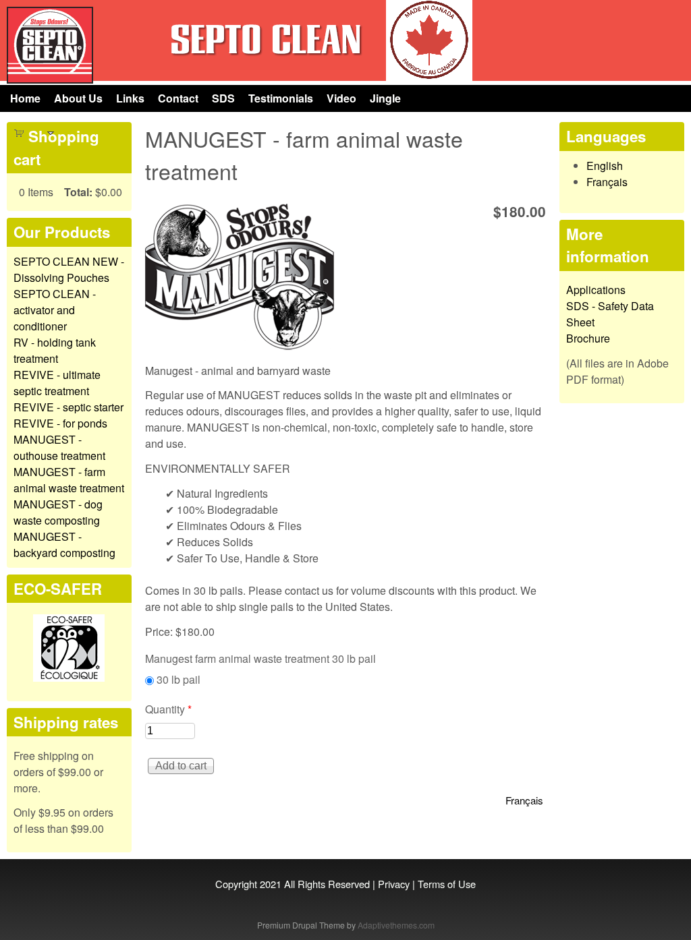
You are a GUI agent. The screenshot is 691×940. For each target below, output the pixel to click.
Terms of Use (447, 884)
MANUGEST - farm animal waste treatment (68, 480)
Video (341, 98)
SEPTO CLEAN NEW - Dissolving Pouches (68, 269)
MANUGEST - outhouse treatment (59, 447)
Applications (596, 289)
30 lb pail (178, 679)
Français (524, 800)
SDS (223, 98)
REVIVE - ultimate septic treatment (57, 383)
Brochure (588, 338)
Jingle (385, 98)
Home (25, 98)
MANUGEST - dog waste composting (58, 512)
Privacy (394, 884)
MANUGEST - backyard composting (64, 544)
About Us (78, 98)
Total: (78, 192)
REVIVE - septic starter (68, 407)
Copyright (236, 884)
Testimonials (280, 98)
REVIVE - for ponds (60, 423)
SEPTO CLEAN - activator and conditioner (54, 310)
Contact (178, 98)
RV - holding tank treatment (54, 350)
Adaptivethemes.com (396, 925)
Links (130, 98)
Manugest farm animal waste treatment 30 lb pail (260, 658)
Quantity (168, 709)
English (604, 165)
